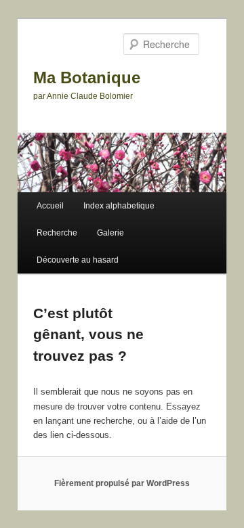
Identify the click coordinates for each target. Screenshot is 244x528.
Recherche (57, 233)
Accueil (50, 206)
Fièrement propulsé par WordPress (122, 483)
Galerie (110, 233)
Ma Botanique (86, 77)
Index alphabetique (119, 206)
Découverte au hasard (78, 260)
